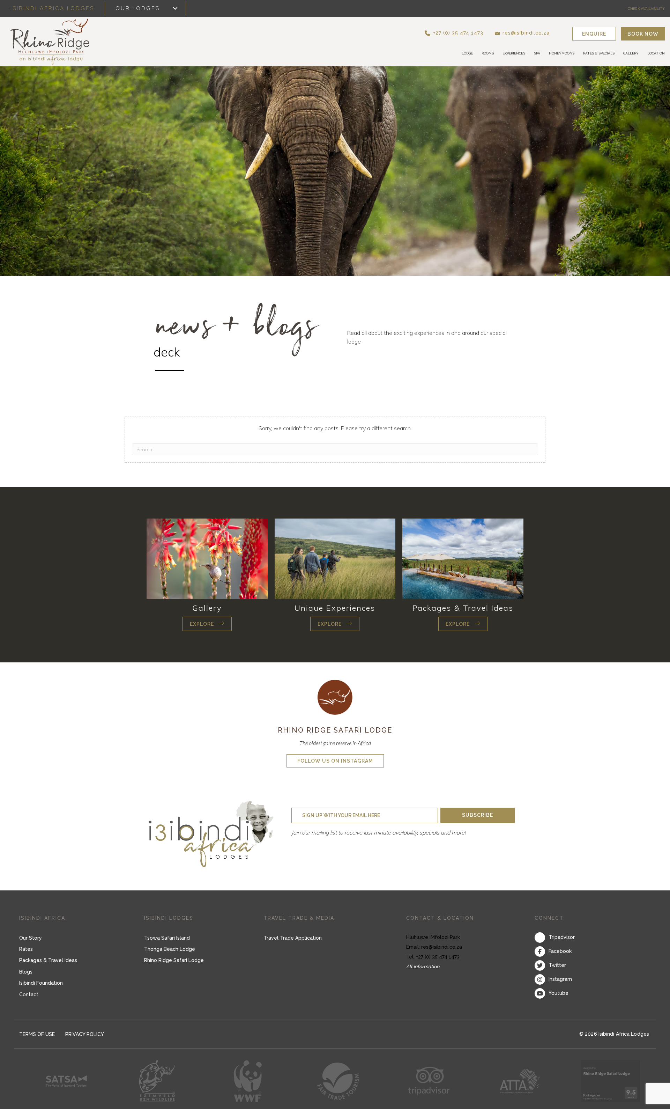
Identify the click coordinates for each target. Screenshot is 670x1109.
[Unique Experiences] (335, 557)
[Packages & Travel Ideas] (462, 557)
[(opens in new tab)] (335, 696)
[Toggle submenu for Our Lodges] (175, 8)
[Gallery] (207, 557)
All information (422, 966)
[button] (466, 32)
